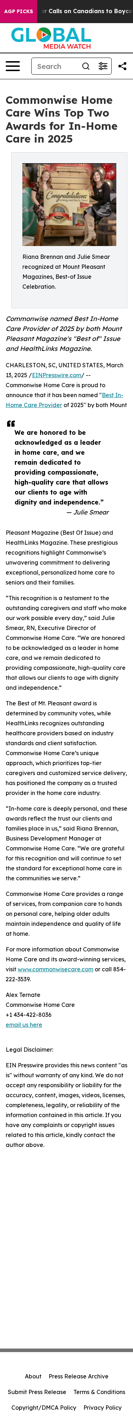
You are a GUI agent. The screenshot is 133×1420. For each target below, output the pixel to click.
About (33, 1376)
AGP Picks (18, 11)
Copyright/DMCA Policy (43, 1407)
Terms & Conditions (99, 1391)
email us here (24, 1024)
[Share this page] (122, 66)
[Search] (85, 66)
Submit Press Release (37, 1391)
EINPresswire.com (56, 375)
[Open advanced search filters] (102, 66)
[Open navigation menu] (13, 66)
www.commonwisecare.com (55, 969)
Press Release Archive (79, 1376)
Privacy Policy (102, 1407)
